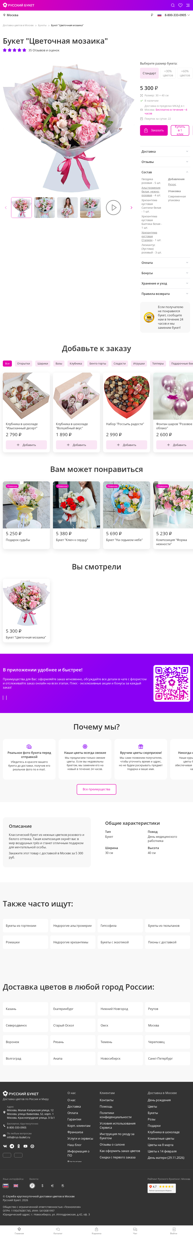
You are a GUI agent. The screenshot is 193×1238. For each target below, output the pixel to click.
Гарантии (74, 1119)
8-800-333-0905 (16, 1127)
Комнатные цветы (161, 1138)
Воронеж (12, 1042)
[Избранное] (180, 5)
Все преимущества (96, 789)
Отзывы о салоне (112, 1144)
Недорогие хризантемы (70, 942)
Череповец (156, 1042)
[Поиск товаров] (173, 5)
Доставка (74, 1106)
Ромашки (13, 942)
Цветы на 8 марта (160, 1145)
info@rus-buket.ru (18, 1137)
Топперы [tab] (158, 363)
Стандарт (149, 73)
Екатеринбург (63, 1009)
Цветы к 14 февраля (162, 1151)
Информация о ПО (78, 1153)
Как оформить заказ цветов (120, 1151)
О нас (71, 1100)
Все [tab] (7, 363)
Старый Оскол (63, 1025)
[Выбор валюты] (152, 15)
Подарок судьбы (18, 513)
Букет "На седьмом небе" (124, 513)
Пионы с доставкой (162, 942)
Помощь (106, 1106)
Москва (12, 15)
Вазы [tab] (59, 363)
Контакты (106, 1100)
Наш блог (74, 1145)
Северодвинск (16, 1025)
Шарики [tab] (43, 363)
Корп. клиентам (78, 1126)
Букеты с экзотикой (115, 942)
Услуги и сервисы (80, 1138)
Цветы (152, 1106)
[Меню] (188, 5)
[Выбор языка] (159, 15)
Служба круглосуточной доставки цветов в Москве (40, 1196)
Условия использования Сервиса (118, 1125)
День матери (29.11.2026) (166, 1158)
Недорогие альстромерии (72, 926)
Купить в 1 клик (180, 130)
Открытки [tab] (23, 363)
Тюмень (106, 1042)
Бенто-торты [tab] (98, 363)
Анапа (57, 1058)
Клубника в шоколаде (164, 1132)
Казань (11, 1009)
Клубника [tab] (76, 363)
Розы (151, 1119)
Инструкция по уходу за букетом (117, 1136)
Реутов (153, 1009)
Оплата (72, 1113)
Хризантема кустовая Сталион (149, 236)
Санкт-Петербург (160, 1058)
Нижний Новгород (114, 1009)
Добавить (29, 445)
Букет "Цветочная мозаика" (26, 633)
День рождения (159, 1100)
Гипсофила (108, 926)
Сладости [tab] (120, 363)
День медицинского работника (162, 839)
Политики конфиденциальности (116, 1115)
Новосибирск (110, 1058)
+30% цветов (168, 73)
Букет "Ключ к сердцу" (72, 513)
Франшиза (75, 1132)
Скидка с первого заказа (118, 1157)
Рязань (58, 1042)
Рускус (172, 184)
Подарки (154, 1126)
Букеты (153, 1113)
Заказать (157, 130)
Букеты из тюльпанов (163, 926)
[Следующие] (131, 208)
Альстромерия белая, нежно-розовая (151, 191)
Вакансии (74, 1162)
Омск (104, 1025)
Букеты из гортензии (21, 926)
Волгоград (13, 1058)
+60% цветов (185, 73)
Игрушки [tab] (139, 363)
